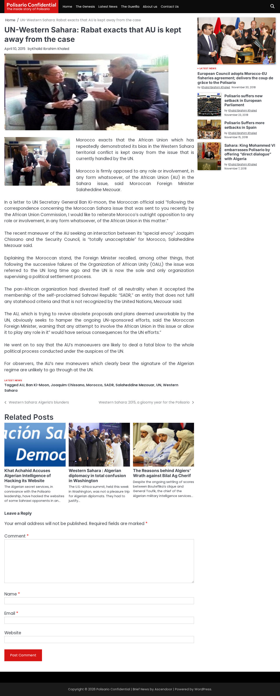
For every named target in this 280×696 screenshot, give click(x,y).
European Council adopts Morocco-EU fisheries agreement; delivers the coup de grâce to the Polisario (235, 78)
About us (150, 6)
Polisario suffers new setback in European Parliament (243, 100)
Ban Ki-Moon (37, 385)
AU (21, 385)
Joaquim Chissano (67, 385)
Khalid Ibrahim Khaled (50, 48)
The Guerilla (130, 6)
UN (158, 385)
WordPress (202, 689)
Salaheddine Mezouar (135, 385)
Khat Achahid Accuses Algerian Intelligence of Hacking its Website (27, 475)
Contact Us (170, 6)
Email (11, 613)
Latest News (107, 6)
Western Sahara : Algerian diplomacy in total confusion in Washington (97, 475)
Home (67, 6)
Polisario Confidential (31, 5)
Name (12, 594)
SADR (109, 385)
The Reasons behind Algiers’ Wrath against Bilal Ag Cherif (162, 473)
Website (12, 633)
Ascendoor (163, 689)
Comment (16, 536)
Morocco (94, 385)
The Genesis (85, 6)
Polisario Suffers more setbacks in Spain (244, 125)
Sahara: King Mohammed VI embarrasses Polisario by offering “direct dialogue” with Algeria (249, 152)
